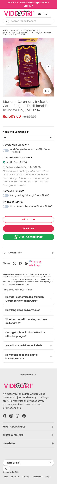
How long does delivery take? (22, 310)
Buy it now (28, 228)
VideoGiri (14, 472)
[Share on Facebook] (20, 263)
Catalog (26, 477)
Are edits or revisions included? (23, 345)
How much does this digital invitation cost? (21, 356)
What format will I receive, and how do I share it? (26, 321)
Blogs (48, 477)
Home (5, 30)
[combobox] (28, 21)
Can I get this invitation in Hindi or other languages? (25, 334)
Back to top (27, 374)
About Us (15, 477)
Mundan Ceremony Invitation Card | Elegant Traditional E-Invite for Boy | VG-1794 (27, 33)
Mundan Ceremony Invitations (24, 30)
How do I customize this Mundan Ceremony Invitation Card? (24, 298)
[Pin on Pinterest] (26, 263)
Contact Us (37, 477)
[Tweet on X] (14, 263)
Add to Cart (28, 219)
